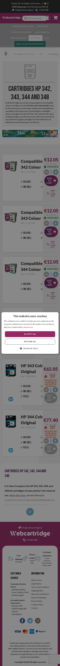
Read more (28, 327)
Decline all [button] (30, 341)
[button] (30, 348)
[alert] (30, 333)
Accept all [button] (30, 334)
